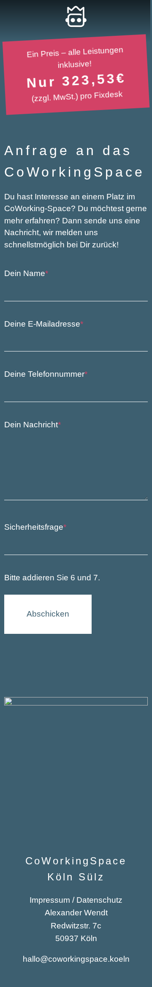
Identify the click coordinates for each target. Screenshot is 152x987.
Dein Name (26, 273)
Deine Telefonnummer (45, 374)
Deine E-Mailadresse (43, 323)
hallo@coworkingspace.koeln (76, 959)
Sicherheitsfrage (35, 527)
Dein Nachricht (32, 424)
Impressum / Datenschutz (76, 900)
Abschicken (48, 613)
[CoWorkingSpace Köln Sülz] (76, 17)
